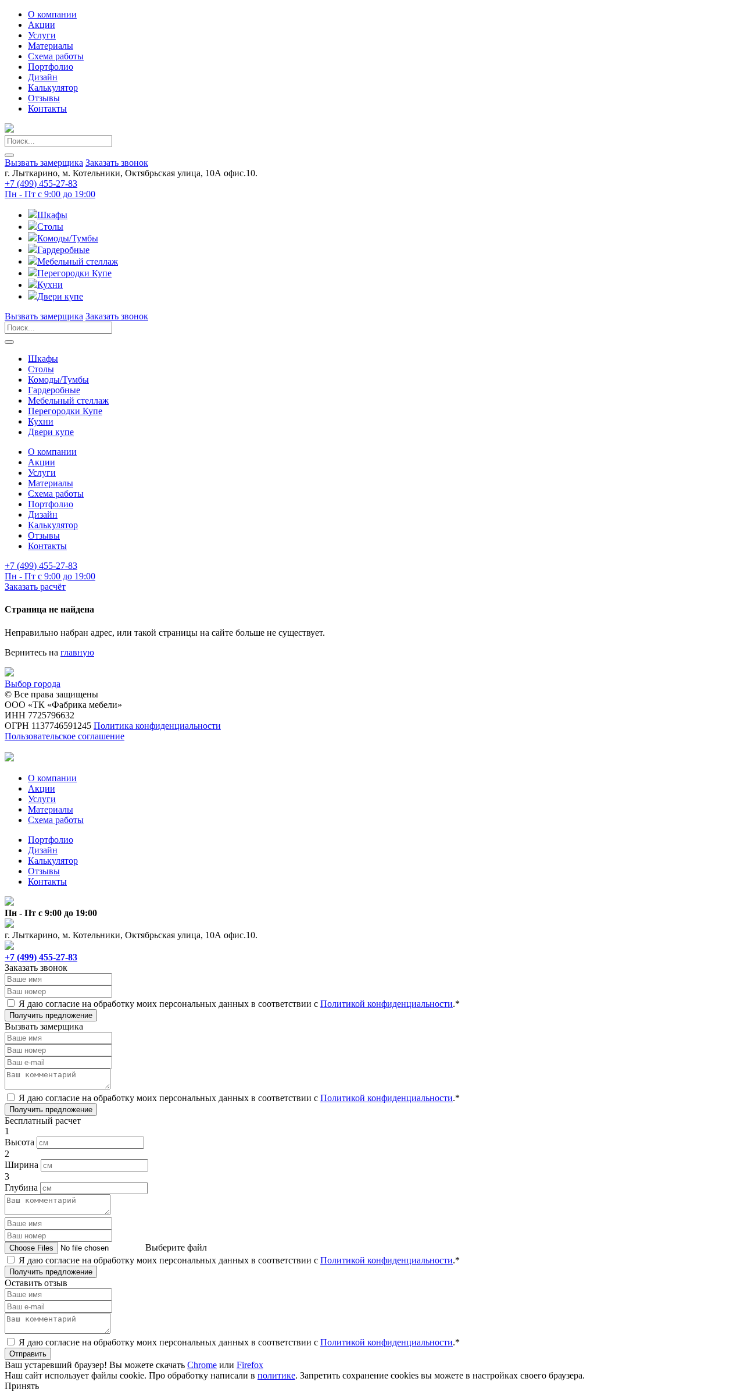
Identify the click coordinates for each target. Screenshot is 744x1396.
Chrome (202, 1365)
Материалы (50, 46)
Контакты (47, 108)
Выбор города (32, 684)
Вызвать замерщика (44, 163)
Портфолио (50, 67)
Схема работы (56, 56)
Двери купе (60, 296)
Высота (19, 1142)
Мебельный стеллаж (77, 261)
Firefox (250, 1365)
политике (276, 1375)
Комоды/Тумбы (67, 238)
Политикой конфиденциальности (386, 1004)
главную (77, 652)
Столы (50, 227)
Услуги (42, 35)
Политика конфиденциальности (157, 726)
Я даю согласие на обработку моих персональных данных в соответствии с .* (239, 1004)
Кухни (50, 285)
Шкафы (52, 215)
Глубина (21, 1187)
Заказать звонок (116, 163)
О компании (52, 14)
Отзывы (44, 98)
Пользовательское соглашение (64, 736)
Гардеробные (63, 250)
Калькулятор (53, 87)
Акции (41, 25)
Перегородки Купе (74, 273)
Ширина (21, 1165)
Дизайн (43, 77)
